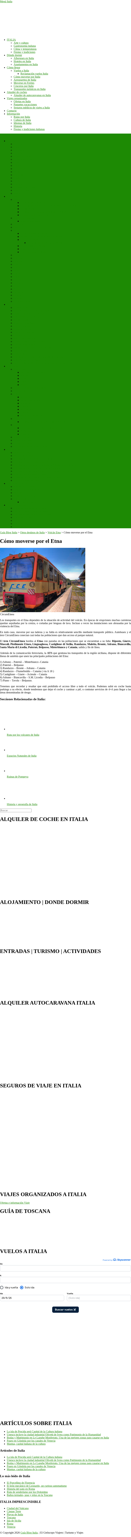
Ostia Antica (20, 353)
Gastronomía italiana (25, 45)
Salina (23, 384)
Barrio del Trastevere (25, 338)
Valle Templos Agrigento (27, 489)
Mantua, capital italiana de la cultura (26, 1443)
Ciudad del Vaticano (24, 218)
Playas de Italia (15, 1514)
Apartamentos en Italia (26, 64)
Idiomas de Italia (22, 123)
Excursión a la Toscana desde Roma (33, 461)
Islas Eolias (20, 369)
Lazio (17, 162)
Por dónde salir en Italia (26, 480)
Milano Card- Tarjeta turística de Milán (41, 236)
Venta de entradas (16, 505)
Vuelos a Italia (21, 70)
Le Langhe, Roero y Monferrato (31, 446)
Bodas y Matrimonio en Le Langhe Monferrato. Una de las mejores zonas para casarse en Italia (58, 1437)
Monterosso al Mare (31, 400)
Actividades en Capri (31, 431)
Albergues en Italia (24, 58)
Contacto (12, 110)
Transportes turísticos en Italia (30, 89)
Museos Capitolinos (24, 322)
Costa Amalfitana (23, 418)
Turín (16, 276)
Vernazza (25, 397)
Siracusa (18, 492)
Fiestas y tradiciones (24, 52)
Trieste (17, 273)
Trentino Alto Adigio (25, 187)
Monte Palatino (22, 319)
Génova (18, 264)
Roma (10, 304)
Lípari (23, 378)
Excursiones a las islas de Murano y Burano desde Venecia (52, 211)
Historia (18, 126)
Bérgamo (19, 292)
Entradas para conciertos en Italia (31, 523)
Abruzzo (18, 143)
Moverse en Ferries (24, 82)
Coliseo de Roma (23, 307)
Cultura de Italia (22, 119)
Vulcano (25, 375)
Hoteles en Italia (22, 61)
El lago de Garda (23, 443)
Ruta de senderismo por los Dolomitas (27, 1492)
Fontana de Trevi (23, 335)
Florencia (19, 224)
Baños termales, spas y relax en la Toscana (30, 1495)
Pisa (16, 227)
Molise (17, 171)
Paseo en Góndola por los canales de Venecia (31, 1440)
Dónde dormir (14, 55)
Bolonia (18, 261)
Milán (17, 230)
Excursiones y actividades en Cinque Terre (37, 458)
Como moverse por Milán (34, 233)
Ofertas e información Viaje (15, 1202)
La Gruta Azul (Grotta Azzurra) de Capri (42, 427)
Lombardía (19, 168)
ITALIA (11, 39)
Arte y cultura (21, 42)
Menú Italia (6, 1)
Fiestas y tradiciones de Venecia (37, 214)
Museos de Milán (29, 248)
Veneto (17, 193)
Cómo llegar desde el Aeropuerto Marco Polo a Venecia (50, 205)
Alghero (18, 285)
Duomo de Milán (29, 239)
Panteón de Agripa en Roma (29, 313)
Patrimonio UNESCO (19, 483)
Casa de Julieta (28, 502)
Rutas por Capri (29, 434)
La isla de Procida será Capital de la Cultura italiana (34, 1431)
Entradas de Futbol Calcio (28, 526)
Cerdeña (18, 153)
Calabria (18, 147)
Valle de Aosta (21, 190)
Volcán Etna (20, 390)
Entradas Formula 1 (24, 517)
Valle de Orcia (21, 437)
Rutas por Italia (22, 116)
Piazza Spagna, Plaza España (29, 341)
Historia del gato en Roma (21, 1488)
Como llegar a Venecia (32, 202)
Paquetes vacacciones (25, 104)
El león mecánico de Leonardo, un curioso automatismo (37, 1485)
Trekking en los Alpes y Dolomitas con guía (37, 477)
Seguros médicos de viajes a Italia (32, 107)
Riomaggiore (27, 409)
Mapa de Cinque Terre (32, 415)
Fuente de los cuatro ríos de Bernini (33, 347)
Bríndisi (18, 298)
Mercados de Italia (23, 455)
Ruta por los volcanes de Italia (30, 474)
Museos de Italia (22, 452)
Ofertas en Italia (22, 101)
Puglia (17, 177)
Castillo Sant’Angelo (25, 344)
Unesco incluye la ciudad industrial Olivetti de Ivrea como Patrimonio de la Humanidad (54, 1434)
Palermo (18, 258)
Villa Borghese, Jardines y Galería (32, 360)
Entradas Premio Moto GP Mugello (33, 520)
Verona (17, 279)
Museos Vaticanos (30, 221)
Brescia (18, 295)
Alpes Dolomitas (23, 440)
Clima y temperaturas (25, 48)
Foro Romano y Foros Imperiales (31, 310)
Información (13, 113)
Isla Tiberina (20, 350)
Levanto (24, 406)
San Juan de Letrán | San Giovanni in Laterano (39, 356)
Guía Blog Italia (29, 1532)
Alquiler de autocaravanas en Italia (32, 95)
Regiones (12, 140)
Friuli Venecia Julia (24, 159)
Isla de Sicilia (14, 1520)
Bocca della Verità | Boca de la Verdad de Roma (39, 363)
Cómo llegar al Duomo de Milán (44, 242)
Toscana (18, 184)
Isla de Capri (20, 424)
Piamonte (19, 174)
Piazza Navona (22, 326)
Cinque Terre (21, 393)
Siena (17, 270)
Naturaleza (12, 366)
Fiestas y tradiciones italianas (29, 129)
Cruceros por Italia (24, 86)
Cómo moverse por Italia (27, 76)
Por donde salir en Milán (33, 252)
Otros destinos (21, 498)
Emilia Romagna (23, 156)
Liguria (17, 165)
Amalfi (17, 289)
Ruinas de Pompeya (24, 486)
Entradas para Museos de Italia (30, 508)
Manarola (25, 403)
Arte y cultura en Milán (33, 245)
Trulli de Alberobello (25, 495)
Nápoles (18, 255)
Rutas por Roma (22, 329)
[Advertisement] (13, 1364)
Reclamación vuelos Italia (34, 73)
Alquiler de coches (17, 92)
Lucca (17, 267)
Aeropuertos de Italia (25, 79)
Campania (19, 150)
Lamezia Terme (22, 301)
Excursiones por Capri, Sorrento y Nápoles (43, 421)
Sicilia (17, 181)
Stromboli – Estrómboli (33, 372)
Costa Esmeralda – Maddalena (30, 387)
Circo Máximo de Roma (27, 316)
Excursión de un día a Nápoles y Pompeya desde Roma (43, 471)
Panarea (24, 381)
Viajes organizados (17, 98)
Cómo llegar (13, 67)
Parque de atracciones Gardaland (31, 511)
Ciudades (12, 196)
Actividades (13, 449)
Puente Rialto (27, 208)
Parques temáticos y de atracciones (32, 514)
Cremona (19, 282)
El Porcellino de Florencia (21, 1482)
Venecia (18, 199)
